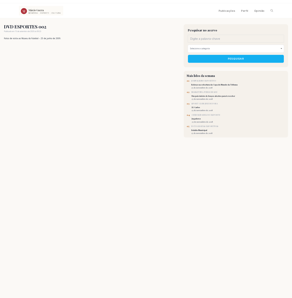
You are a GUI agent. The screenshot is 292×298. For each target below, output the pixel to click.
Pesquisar (236, 58)
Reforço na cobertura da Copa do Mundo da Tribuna (214, 84)
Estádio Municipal (205, 129)
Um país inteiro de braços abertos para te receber (213, 95)
